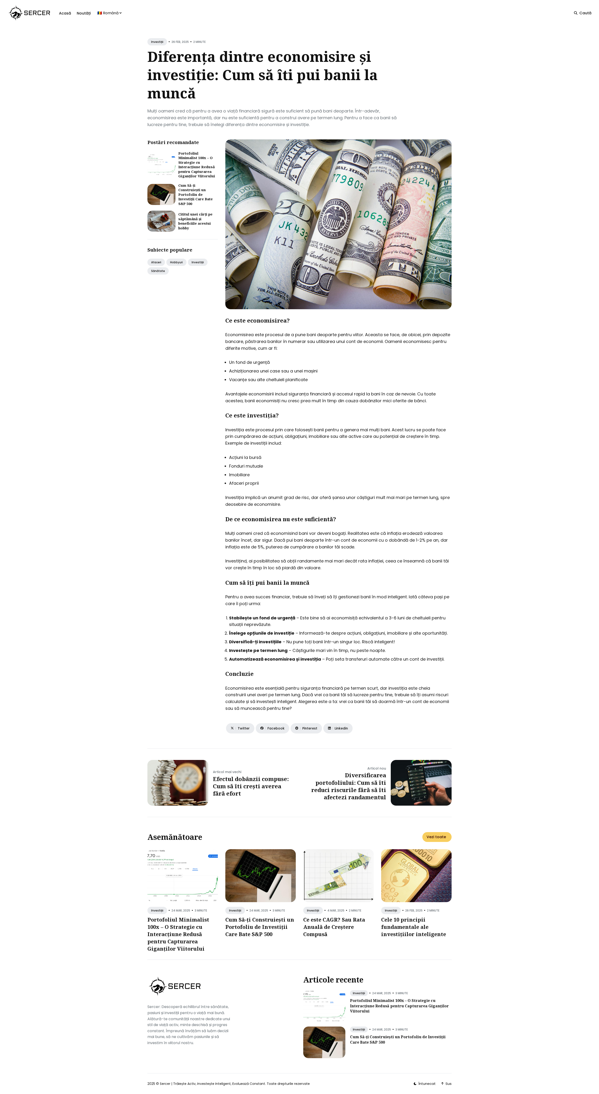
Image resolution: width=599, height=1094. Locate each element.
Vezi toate (436, 837)
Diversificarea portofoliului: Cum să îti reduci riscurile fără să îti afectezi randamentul (348, 786)
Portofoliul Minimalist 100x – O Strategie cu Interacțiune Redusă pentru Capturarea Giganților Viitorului (196, 165)
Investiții (157, 42)
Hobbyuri (176, 262)
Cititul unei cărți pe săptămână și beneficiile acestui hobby (195, 221)
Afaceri (156, 262)
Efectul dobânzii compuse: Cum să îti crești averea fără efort (251, 786)
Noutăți (84, 13)
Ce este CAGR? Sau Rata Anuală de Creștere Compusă (334, 927)
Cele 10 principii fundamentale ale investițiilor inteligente (413, 927)
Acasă (65, 13)
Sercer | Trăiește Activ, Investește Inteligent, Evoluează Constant (212, 1083)
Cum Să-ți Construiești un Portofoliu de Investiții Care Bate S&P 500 (195, 194)
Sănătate (158, 271)
